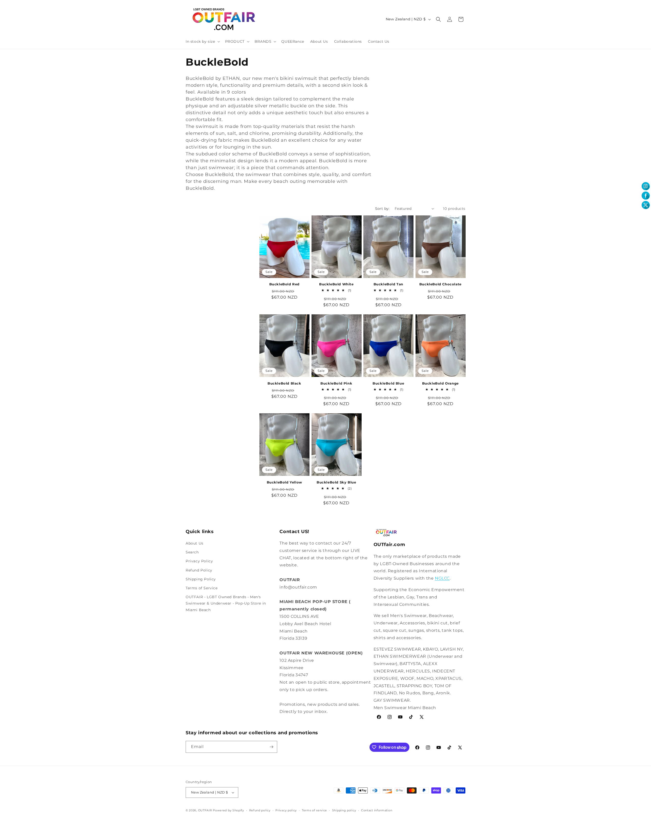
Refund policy (260, 810)
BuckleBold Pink (336, 383)
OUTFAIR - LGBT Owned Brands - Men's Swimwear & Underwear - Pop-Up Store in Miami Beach (226, 603)
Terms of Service (202, 588)
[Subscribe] (271, 747)
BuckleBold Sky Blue (336, 482)
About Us (194, 543)
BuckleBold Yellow (284, 482)
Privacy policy (286, 810)
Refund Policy (199, 570)
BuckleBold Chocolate (440, 284)
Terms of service (314, 810)
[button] (202, 41)
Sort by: (382, 208)
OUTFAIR (205, 810)
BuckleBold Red (284, 284)
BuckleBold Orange (440, 383)
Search (192, 552)
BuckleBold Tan (388, 284)
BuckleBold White (336, 284)
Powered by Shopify (228, 810)
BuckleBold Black (284, 383)
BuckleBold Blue (388, 383)
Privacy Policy (199, 561)
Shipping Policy (201, 579)
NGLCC (442, 578)
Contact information (376, 810)
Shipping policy (344, 810)
